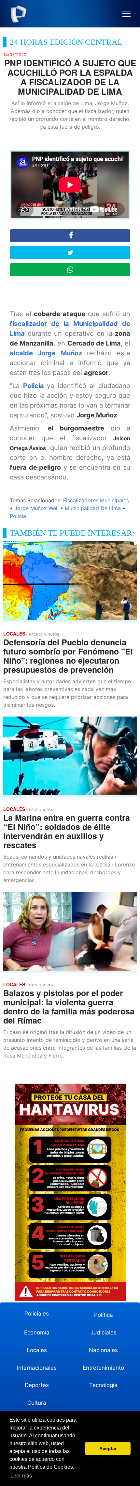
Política (103, 1315)
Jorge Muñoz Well (36, 508)
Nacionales (103, 1350)
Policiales (36, 1313)
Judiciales (104, 1332)
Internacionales (37, 1368)
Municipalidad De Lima (93, 508)
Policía (35, 386)
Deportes (37, 1385)
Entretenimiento (103, 1368)
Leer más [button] (21, 1475)
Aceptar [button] (108, 1448)
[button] (126, 13)
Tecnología (103, 1385)
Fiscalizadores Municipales (96, 500)
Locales (37, 1350)
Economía (36, 1332)
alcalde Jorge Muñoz (48, 353)
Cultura (36, 1402)
